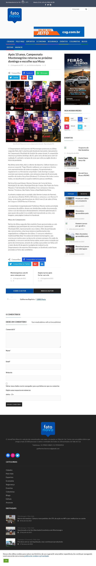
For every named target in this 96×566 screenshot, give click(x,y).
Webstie (9, 372)
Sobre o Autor (19, 291)
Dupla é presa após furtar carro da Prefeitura (45, 275)
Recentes (84, 194)
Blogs (84, 41)
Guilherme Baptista (35, 65)
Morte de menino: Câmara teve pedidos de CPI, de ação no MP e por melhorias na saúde (52, 518)
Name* (8, 351)
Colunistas (74, 41)
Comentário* (10, 329)
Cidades (10, 41)
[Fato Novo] (14, 15)
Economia (41, 41)
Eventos (64, 41)
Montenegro (22, 516)
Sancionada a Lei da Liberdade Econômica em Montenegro (40, 530)
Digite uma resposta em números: (18, 390)
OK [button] (6, 561)
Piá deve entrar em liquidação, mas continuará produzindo (40, 542)
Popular (71, 194)
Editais (10, 47)
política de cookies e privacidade (36, 556)
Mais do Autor (47, 291)
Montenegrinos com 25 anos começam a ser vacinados (19, 275)
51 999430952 (58, 445)
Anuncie (18, 47)
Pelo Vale (20, 41)
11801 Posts (41, 299)
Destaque (21, 539)
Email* (8, 362)
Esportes (30, 41)
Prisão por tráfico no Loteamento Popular (82, 201)
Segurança (53, 41)
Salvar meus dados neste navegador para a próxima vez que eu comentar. (33, 386)
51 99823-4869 (46, 445)
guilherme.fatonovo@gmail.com (48, 449)
